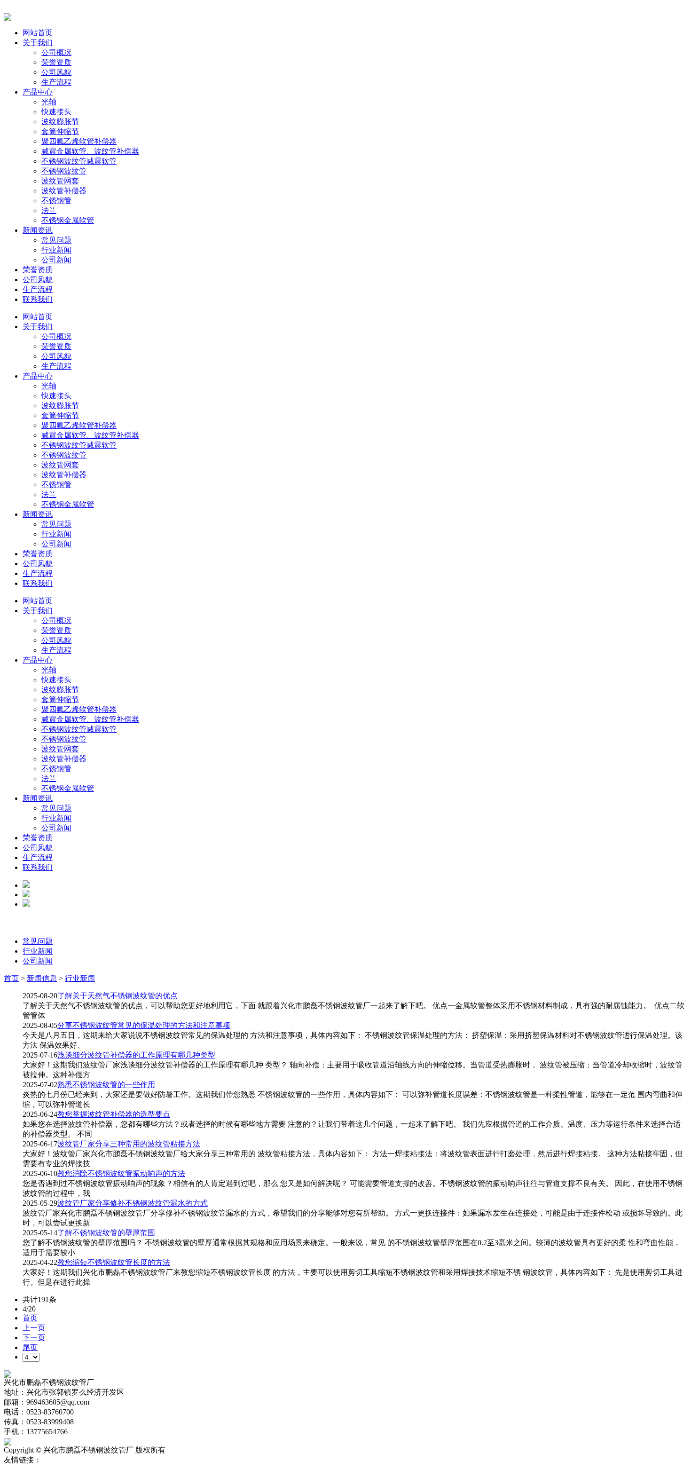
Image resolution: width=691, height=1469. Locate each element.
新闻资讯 (38, 230)
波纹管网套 (60, 181)
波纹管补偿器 (63, 191)
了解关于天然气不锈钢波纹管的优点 (117, 996)
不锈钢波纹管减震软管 (79, 161)
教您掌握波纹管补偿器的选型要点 (113, 1114)
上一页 (34, 1328)
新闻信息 (42, 978)
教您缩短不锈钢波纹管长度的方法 (113, 1262)
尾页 (30, 1347)
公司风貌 (56, 72)
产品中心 (38, 92)
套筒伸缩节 (60, 131)
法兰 (48, 210)
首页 (11, 978)
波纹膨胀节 (60, 122)
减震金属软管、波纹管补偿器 (90, 151)
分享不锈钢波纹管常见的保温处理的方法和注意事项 (143, 1025)
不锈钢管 (56, 201)
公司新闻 (56, 260)
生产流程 (56, 82)
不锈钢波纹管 (63, 171)
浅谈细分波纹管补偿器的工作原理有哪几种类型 (136, 1055)
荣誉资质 (56, 62)
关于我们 (38, 43)
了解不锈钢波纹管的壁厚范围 (106, 1233)
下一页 (34, 1338)
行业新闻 (56, 250)
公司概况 (56, 52)
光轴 (48, 102)
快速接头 (56, 112)
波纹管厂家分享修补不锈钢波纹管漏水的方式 (132, 1203)
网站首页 (38, 33)
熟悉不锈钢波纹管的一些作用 (106, 1085)
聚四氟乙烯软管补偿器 (79, 141)
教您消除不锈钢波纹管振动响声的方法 (121, 1173)
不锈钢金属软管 (67, 220)
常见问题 (56, 240)
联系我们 (38, 299)
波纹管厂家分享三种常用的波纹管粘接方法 (128, 1144)
